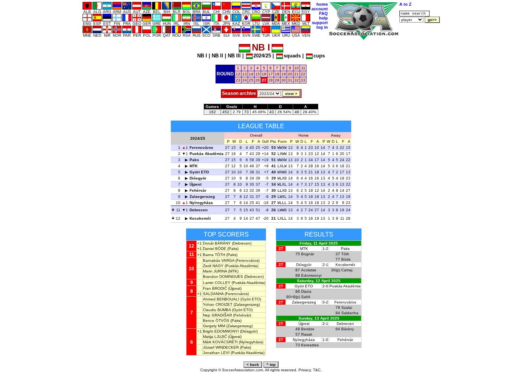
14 (251, 74)
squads (292, 56)
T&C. (317, 370)
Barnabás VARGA (218, 260)
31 (290, 80)
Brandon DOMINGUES (223, 276)
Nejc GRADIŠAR (217, 315)
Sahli (305, 297)
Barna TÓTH (214, 255)
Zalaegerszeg (202, 196)
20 (290, 74)
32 (296, 80)
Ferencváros (201, 147)
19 (283, 74)
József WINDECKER (221, 347)
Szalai (346, 307)
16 (264, 74)
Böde (346, 259)
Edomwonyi (311, 275)
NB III (234, 56)
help (323, 18)
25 (251, 80)
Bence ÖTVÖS (216, 320)
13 (244, 74)
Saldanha (349, 313)
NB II (217, 56)
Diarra (306, 291)
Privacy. (305, 370)
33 (303, 80)
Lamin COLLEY (216, 283)
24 (244, 80)
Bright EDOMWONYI (221, 331)
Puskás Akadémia (207, 154)
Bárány (347, 329)
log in (322, 27)
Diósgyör (198, 178)
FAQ (323, 13)
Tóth (345, 254)
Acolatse (308, 270)
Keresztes (310, 345)
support (320, 22)
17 (270, 74)
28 (270, 80)
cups (319, 56)
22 (303, 74)
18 (277, 74)
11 (303, 68)
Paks (194, 160)
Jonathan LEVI (216, 353)
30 (283, 80)
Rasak (306, 334)
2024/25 (262, 56)
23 (238, 80)
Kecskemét (200, 218)
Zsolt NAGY (213, 266)
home (322, 4)
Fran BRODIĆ (215, 288)
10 (296, 68)
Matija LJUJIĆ (215, 336)
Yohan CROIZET (217, 304)
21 (296, 74)
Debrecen (199, 210)
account (319, 9)
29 (277, 80)
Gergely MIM (214, 326)
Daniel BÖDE (214, 248)
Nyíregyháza (201, 203)
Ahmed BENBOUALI (221, 299)
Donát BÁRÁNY (217, 243)
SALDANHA (213, 294)
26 (257, 80)
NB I (202, 56)
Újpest (195, 184)
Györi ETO (199, 172)
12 (238, 74)
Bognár (307, 254)
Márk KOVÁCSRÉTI (220, 342)
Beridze (307, 329)
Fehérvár (198, 190)
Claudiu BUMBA (217, 310)
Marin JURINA (215, 271)
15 (257, 74)
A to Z (405, 4)
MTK (194, 166)
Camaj (346, 270)
